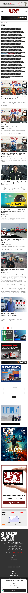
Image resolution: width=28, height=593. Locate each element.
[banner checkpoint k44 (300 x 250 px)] (11, 420)
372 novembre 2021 (5, 67)
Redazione (3, 100)
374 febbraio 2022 (21, 67)
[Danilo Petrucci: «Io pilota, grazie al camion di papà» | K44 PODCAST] (14, 87)
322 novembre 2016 (12, 41)
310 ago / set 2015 (11, 35)
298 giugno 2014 (11, 29)
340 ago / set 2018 (11, 50)
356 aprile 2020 (18, 58)
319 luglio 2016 (11, 40)
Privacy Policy (17, 588)
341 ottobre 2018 (18, 50)
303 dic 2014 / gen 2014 (6, 32)
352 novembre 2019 (12, 56)
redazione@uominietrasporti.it (16, 552)
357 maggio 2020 (4, 59)
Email (14, 583)
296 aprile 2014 (18, 28)
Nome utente (14, 387)
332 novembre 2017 (19, 46)
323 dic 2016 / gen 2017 (20, 41)
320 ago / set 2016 (18, 40)
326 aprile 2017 (18, 43)
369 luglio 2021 (4, 65)
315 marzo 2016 (4, 38)
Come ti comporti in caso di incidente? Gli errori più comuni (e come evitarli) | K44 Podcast (13, 211)
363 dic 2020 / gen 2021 (6, 62)
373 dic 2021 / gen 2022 (13, 67)
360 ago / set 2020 (5, 61)
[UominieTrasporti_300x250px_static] (11, 359)
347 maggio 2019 (17, 53)
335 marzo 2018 (20, 47)
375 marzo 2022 (4, 68)
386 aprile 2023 (18, 73)
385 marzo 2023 (11, 73)
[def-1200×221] (14, 6)
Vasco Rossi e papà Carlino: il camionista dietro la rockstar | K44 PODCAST (13, 154)
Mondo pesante (4, 237)
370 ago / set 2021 (11, 65)
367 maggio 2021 (11, 64)
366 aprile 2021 (4, 64)
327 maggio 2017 (4, 44)
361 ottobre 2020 (12, 61)
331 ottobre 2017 (12, 46)
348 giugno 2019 (4, 55)
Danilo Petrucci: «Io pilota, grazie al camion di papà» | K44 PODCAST (14, 97)
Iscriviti (13, 590)
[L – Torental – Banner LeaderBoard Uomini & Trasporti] (14, 19)
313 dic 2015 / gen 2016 (13, 37)
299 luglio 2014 (18, 29)
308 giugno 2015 (18, 34)
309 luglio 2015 (4, 35)
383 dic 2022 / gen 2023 (20, 71)
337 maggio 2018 (11, 49)
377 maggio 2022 (17, 68)
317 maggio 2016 (17, 38)
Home (2, 22)
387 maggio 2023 (4, 74)
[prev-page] (2, 328)
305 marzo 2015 (20, 32)
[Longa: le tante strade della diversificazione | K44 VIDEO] (14, 304)
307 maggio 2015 (11, 34)
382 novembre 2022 (12, 71)
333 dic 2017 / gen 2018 (6, 47)
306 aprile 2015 (4, 34)
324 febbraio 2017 (5, 43)
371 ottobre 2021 (18, 65)
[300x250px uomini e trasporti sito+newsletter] (11, 381)
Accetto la (14, 588)
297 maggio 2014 (4, 29)
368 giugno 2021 (18, 64)
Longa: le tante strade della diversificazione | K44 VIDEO (9, 314)
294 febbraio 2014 (5, 28)
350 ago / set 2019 (18, 55)
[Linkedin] (11, 567)
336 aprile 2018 (4, 49)
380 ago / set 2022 (18, 70)
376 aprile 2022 (10, 68)
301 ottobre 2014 (12, 31)
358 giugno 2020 (11, 59)
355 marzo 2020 (11, 58)
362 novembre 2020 (19, 61)
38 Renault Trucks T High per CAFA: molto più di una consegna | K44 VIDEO (13, 182)
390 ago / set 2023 (5, 76)
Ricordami (14, 399)
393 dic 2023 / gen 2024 (6, 77)
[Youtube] (17, 567)
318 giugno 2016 (4, 40)
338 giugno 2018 (18, 49)
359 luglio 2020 (18, 59)
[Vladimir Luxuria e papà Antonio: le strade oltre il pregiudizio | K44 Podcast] (14, 115)
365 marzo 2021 (20, 62)
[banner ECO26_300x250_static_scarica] (7, 340)
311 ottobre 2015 (18, 35)
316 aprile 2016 (10, 38)
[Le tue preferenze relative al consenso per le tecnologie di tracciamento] (2, 590)
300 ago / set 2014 (5, 31)
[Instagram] (19, 567)
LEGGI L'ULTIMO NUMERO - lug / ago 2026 (11, 424)
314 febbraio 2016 (21, 37)
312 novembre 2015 (5, 37)
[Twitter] (14, 567)
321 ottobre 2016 (5, 41)
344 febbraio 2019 (21, 52)
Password (14, 391)
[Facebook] (9, 567)
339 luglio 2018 (4, 50)
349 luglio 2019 (11, 55)
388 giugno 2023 (11, 74)
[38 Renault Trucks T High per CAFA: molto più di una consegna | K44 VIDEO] (14, 172)
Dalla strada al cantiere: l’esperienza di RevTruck (12, 270)
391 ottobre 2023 (12, 76)
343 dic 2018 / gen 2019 (13, 52)
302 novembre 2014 (19, 31)
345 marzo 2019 (4, 53)
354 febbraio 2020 (5, 58)
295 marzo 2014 (11, 28)
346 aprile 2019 (10, 53)
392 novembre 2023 (19, 76)
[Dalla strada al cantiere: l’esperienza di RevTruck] (14, 260)
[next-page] (13, 328)
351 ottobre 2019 (5, 56)
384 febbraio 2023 (5, 73)
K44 (2, 94)
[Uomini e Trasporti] (14, 11)
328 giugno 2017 (11, 44)
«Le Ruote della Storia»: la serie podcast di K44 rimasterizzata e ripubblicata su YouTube (13, 241)
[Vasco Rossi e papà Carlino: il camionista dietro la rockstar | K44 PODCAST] (14, 144)
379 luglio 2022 (11, 70)
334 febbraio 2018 (14, 47)
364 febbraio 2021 (14, 62)
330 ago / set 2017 (5, 46)
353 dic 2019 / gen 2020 (20, 56)
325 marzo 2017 (11, 43)
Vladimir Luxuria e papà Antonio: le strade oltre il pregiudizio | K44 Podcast (13, 126)
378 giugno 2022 (4, 70)
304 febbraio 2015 (14, 32)
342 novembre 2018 (5, 52)
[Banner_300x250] (20, 340)
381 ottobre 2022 (5, 71)
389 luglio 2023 (18, 74)
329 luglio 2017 (18, 44)
